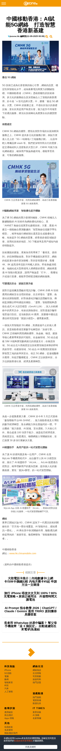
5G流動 (7, 673)
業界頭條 (37, 712)
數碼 (6, 679)
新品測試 (8, 715)
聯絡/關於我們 (10, 733)
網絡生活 (38, 666)
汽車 (6, 688)
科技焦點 (9, 666)
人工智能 (8, 691)
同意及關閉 (30, 747)
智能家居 (8, 682)
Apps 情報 (9, 718)
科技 (6, 685)
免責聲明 (8, 730)
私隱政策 (8, 727)
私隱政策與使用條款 (23, 741)
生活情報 (37, 673)
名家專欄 (37, 718)
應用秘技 (8, 712)
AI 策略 (36, 715)
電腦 (6, 676)
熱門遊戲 (37, 697)
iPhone (7, 670)
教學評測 (9, 708)
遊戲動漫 (38, 693)
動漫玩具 (37, 703)
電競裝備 (37, 700)
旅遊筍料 (37, 679)
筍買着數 (37, 676)
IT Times (39, 708)
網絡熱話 (37, 670)
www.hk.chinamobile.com (22, 553)
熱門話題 (37, 682)
